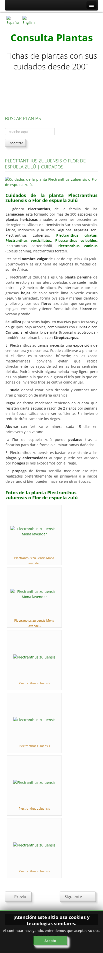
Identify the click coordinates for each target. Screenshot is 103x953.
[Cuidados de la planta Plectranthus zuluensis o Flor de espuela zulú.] (51, 181)
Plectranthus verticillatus (28, 240)
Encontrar (15, 142)
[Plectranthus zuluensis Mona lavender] (34, 531)
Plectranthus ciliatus (76, 235)
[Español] (12, 20)
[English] (28, 20)
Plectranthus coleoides (76, 240)
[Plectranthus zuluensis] (34, 656)
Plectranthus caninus (78, 245)
